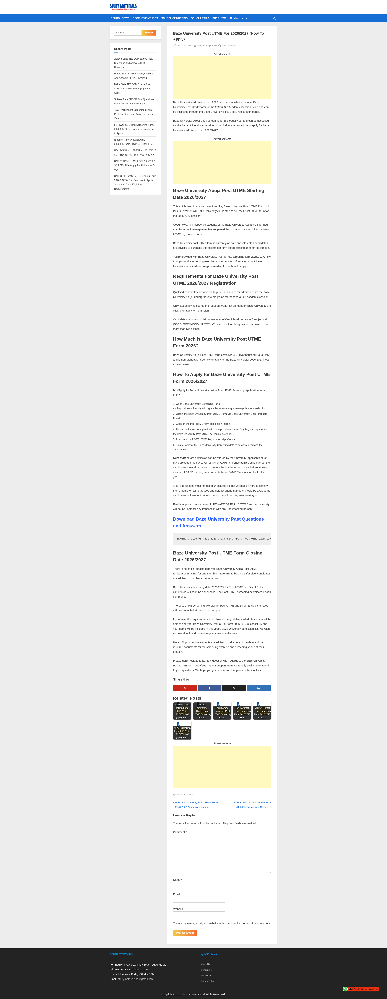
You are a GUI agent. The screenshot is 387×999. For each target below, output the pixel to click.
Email (177, 894)
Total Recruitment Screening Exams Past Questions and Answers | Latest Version (133, 114)
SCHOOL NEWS (120, 18)
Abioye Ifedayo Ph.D (207, 45)
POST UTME (219, 18)
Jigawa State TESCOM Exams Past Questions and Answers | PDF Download (133, 63)
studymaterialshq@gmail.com (136, 979)
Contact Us (236, 18)
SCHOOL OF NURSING (174, 18)
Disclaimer (206, 975)
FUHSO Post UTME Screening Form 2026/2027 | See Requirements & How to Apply (134, 129)
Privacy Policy (207, 981)
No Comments (229, 45)
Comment (180, 832)
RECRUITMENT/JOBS (145, 18)
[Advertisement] (222, 77)
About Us (205, 964)
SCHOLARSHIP (200, 18)
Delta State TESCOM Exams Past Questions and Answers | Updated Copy (132, 88)
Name (177, 879)
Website (178, 908)
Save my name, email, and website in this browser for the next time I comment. (223, 923)
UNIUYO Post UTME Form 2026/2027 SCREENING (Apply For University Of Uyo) (134, 165)
